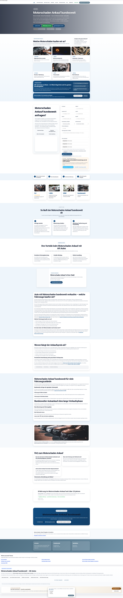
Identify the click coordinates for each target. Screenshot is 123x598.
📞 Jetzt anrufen (37, 25)
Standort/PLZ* (64, 111)
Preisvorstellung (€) (65, 126)
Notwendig (51, 591)
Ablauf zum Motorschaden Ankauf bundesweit (72, 362)
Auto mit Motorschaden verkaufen (88, 559)
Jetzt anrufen (66, 580)
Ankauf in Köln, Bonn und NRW (74, 364)
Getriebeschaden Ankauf (46, 561)
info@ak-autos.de (57, 546)
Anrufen (71, 2)
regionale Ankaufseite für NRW (60, 390)
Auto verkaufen (4, 559)
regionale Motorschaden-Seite (44, 317)
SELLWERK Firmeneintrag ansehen (80, 167)
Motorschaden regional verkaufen (64, 521)
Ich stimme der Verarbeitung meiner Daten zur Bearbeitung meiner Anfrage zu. (75, 151)
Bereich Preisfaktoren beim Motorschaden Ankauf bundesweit (72, 317)
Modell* (76, 116)
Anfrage (52, 2)
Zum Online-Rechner (116, 588)
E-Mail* (76, 111)
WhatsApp (76, 2)
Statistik (51, 592)
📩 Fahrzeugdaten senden (59, 25)
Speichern (71, 595)
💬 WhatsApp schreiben (47, 25)
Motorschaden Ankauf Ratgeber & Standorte (90, 561)
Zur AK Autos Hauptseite (58, 580)
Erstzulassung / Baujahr (66, 121)
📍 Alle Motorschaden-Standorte (56, 282)
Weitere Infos (47, 2)
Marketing (51, 593)
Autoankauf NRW (4, 562)
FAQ (67, 2)
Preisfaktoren (62, 2)
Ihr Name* (63, 106)
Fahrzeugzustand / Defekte (66, 130)
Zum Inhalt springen (3, 0)
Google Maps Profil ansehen (68, 167)
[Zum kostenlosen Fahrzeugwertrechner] (6, 590)
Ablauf (56, 2)
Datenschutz (75, 546)
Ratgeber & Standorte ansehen (40, 535)
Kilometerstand (78, 121)
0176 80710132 (56, 545)
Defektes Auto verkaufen (5, 561)
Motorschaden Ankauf (46, 559)
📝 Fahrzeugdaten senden (50, 521)
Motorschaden (40, 2)
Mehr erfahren (51, 589)
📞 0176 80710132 (39, 521)
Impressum (75, 545)
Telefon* (76, 106)
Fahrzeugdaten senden (84, 2)
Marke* (63, 116)
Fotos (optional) (64, 138)
